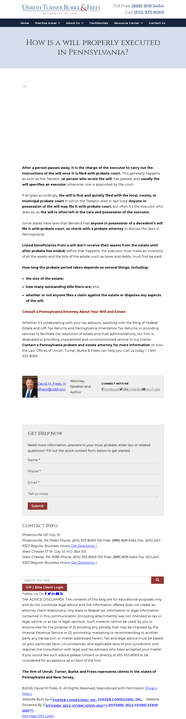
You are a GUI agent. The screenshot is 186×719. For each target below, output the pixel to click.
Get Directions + (84, 546)
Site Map (29, 716)
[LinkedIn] (54, 594)
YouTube (152, 389)
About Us (73, 23)
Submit (37, 506)
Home (25, 23)
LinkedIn (135, 389)
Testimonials (98, 23)
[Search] (157, 580)
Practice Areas (46, 23)
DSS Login (45, 716)
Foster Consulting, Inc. (119, 699)
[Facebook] (46, 594)
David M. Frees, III (52, 384)
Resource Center (127, 23)
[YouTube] (58, 594)
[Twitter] (50, 594)
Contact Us (157, 23)
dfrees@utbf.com (52, 389)
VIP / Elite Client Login (44, 587)
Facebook (111, 389)
